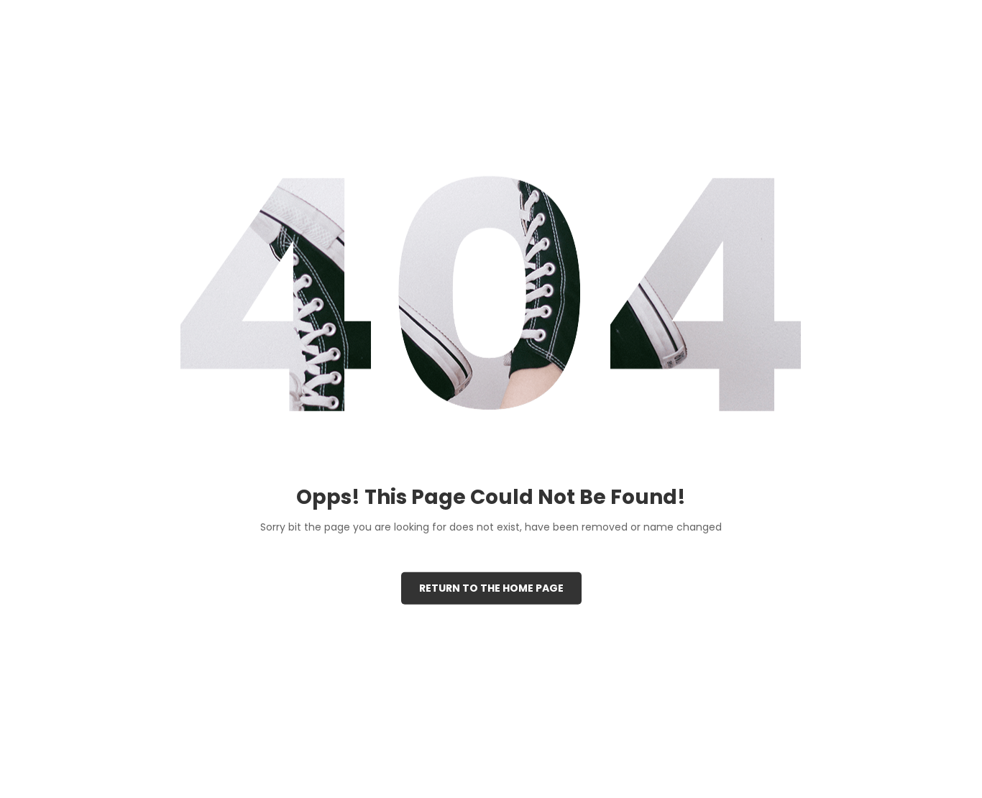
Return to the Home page (491, 587)
